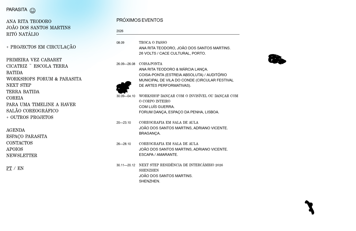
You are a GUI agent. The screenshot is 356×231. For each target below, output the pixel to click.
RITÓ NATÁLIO (22, 34)
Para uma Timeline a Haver (41, 104)
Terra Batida (22, 91)
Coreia (14, 98)
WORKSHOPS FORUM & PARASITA (44, 78)
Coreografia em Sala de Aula (168, 122)
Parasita (16, 9)
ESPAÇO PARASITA (26, 136)
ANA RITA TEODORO (28, 21)
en (20, 168)
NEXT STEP (18, 85)
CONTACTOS (19, 142)
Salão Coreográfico (32, 110)
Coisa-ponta (150, 64)
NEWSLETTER (21, 155)
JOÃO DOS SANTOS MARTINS (38, 27)
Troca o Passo (153, 42)
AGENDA (15, 130)
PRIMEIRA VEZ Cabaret (34, 59)
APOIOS (14, 149)
